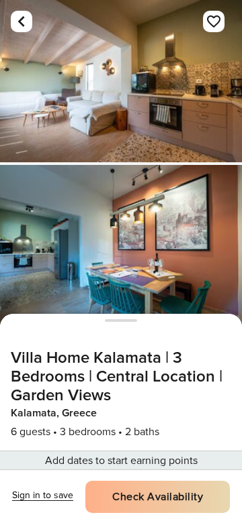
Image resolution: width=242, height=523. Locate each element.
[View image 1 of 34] (121, 81)
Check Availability (157, 497)
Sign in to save (42, 495)
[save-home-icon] (214, 21)
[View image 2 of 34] (121, 246)
